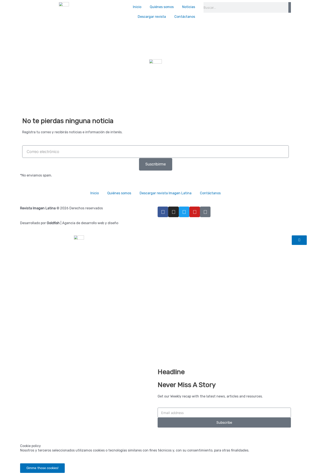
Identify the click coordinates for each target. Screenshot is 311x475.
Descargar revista (152, 17)
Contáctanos (184, 17)
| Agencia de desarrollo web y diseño (82, 223)
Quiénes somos (162, 7)
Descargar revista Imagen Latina (165, 193)
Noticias (188, 7)
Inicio (137, 7)
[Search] (289, 7)
